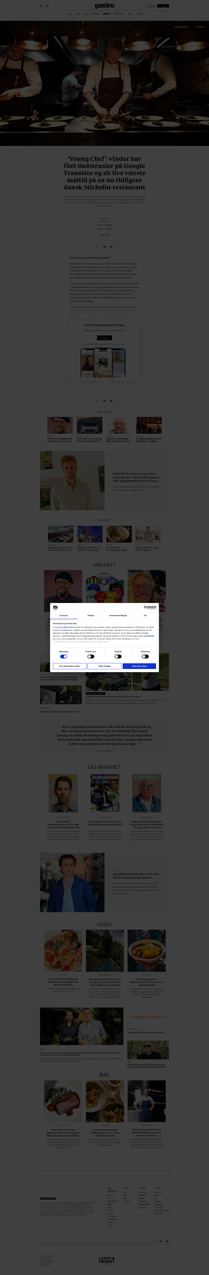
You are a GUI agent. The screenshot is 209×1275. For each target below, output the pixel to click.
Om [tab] (145, 616)
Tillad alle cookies (139, 666)
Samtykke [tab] (64, 616)
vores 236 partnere (66, 627)
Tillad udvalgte (104, 666)
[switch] (90, 656)
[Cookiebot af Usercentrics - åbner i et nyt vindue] (145, 607)
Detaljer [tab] (91, 616)
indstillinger (149, 636)
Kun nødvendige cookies (69, 666)
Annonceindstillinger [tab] (118, 616)
